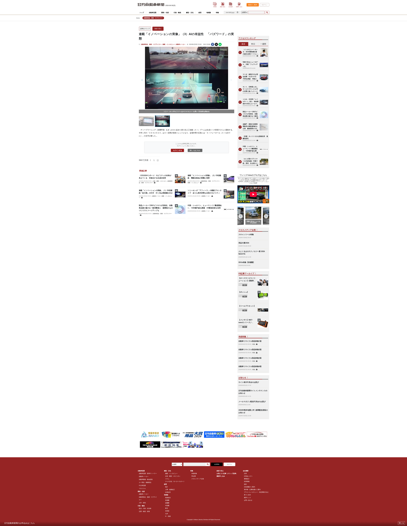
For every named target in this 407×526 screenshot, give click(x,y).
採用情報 (246, 481)
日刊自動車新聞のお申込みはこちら (19, 523)
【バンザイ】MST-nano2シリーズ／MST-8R (245, 321)
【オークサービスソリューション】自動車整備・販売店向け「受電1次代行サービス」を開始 (246, 279)
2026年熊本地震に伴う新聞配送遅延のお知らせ (253, 411)
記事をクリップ (145, 28)
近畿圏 (167, 503)
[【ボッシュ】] (263, 296)
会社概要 (245, 471)
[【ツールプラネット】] (263, 310)
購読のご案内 (252, 5)
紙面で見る (158, 28)
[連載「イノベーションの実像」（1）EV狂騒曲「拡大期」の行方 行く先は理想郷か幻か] (180, 194)
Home (138, 18)
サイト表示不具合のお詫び (248, 382)
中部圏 (167, 505)
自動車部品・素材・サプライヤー (151, 44)
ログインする (177, 150)
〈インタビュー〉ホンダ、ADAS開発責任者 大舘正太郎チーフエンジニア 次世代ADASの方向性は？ (251, 52)
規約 (245, 484)
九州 (166, 513)
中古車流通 (142, 485)
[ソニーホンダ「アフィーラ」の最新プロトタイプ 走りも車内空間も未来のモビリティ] (229, 194)
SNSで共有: (206, 44)
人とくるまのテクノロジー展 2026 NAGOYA (251, 252)
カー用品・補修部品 (145, 482)
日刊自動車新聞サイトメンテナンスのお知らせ (252, 392)
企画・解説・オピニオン (160, 181)
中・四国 (168, 516)
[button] (231, 80)
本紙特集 (194, 473)
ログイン (265, 5)
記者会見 (168, 492)
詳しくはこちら (195, 150)
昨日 (253, 44)
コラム (167, 479)
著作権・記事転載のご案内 (252, 489)
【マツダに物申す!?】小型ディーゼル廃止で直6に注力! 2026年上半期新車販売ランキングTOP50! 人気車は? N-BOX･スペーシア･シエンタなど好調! (253, 181)
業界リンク (247, 497)
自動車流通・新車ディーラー (148, 473)
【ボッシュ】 (243, 292)
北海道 (167, 511)
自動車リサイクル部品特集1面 (249, 341)
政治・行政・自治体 (145, 508)
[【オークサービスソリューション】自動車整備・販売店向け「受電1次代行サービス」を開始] (263, 282)
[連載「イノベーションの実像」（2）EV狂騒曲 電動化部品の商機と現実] (229, 179)
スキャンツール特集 (246, 234)
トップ (141, 12)
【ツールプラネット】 (246, 306)
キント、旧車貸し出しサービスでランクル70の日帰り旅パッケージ (250, 89)
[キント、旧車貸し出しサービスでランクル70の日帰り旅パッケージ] (264, 90)
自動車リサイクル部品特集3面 (249, 358)
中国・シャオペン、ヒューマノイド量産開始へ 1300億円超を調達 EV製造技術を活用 (251, 149)
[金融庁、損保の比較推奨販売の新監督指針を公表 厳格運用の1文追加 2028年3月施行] (264, 127)
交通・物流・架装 (144, 511)
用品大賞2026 (243, 243)
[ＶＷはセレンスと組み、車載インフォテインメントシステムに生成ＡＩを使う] (186, 78)
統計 (166, 487)
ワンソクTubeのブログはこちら (253, 175)
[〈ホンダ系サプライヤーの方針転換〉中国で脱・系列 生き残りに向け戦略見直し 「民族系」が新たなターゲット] (264, 162)
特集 (253, 344)
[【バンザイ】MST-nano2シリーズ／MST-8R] (263, 324)
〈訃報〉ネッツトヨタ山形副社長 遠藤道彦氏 (255, 137)
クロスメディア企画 (197, 479)
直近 (243, 44)
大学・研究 (142, 503)
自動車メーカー (180, 44)
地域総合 (168, 497)
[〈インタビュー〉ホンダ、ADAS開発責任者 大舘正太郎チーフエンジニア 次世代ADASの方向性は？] (264, 52)
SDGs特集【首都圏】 (246, 262)
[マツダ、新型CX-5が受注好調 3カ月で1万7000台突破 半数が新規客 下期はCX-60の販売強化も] (264, 77)
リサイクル (142, 488)
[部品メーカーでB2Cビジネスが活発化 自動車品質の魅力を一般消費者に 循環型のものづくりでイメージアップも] (180, 210)
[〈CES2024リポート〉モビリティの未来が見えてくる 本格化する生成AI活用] (180, 179)
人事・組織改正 (170, 489)
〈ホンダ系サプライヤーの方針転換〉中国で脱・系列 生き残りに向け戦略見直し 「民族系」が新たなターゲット (250, 161)
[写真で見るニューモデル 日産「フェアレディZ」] (264, 65)
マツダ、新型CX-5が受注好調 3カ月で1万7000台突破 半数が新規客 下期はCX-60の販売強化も (250, 77)
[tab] (243, 44)
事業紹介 (246, 479)
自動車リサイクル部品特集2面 (249, 350)
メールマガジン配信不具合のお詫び (252, 402)
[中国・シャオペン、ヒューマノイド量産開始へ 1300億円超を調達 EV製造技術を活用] (229, 209)
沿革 (245, 473)
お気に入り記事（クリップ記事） (227, 473)
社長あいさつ (248, 476)
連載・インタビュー (168, 44)
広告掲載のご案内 (249, 487)
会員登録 (216, 464)
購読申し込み (221, 476)
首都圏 (167, 500)
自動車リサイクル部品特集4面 (249, 366)
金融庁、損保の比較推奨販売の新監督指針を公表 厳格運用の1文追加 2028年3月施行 (250, 126)
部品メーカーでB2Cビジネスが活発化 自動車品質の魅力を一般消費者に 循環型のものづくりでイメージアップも (156, 207)
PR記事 (193, 476)
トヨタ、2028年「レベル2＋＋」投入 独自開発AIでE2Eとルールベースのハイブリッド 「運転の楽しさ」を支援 (251, 101)
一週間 (263, 44)
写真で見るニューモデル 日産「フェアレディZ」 (250, 64)
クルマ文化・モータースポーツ (174, 481)
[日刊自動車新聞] (151, 4)
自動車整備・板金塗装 (146, 479)
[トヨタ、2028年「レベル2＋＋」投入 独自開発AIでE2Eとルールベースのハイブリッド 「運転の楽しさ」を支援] (264, 102)
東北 (166, 508)
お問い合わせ (248, 500)
